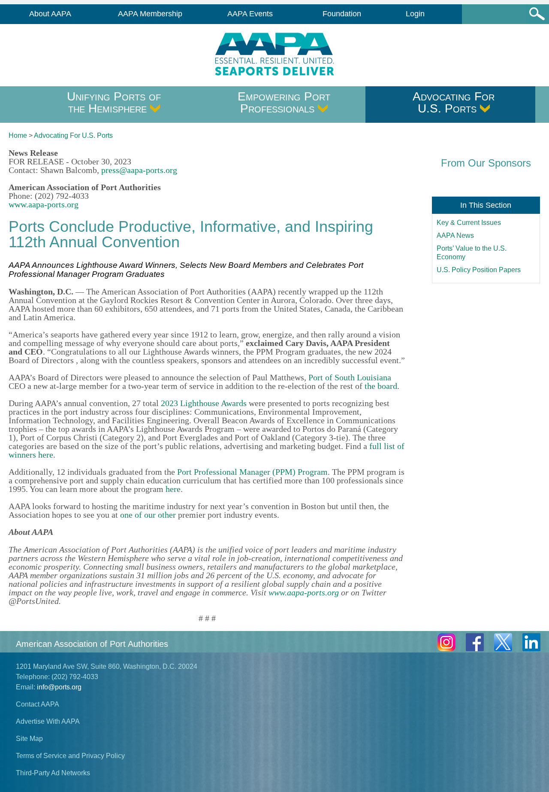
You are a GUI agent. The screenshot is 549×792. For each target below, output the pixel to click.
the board (381, 386)
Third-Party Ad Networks (53, 773)
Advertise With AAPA (48, 721)
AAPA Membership (150, 13)
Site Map (29, 738)
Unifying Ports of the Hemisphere (114, 102)
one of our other (148, 514)
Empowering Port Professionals (284, 102)
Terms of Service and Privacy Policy (70, 755)
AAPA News (455, 235)
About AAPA (50, 13)
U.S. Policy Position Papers (479, 269)
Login (415, 13)
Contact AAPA (37, 704)
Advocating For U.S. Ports (454, 102)
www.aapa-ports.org (43, 204)
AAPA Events (250, 13)
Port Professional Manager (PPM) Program (252, 471)
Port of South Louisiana (349, 377)
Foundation (342, 13)
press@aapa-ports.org (139, 170)
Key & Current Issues (469, 222)
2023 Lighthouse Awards (204, 403)
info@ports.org (59, 687)
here (173, 489)
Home (18, 135)
